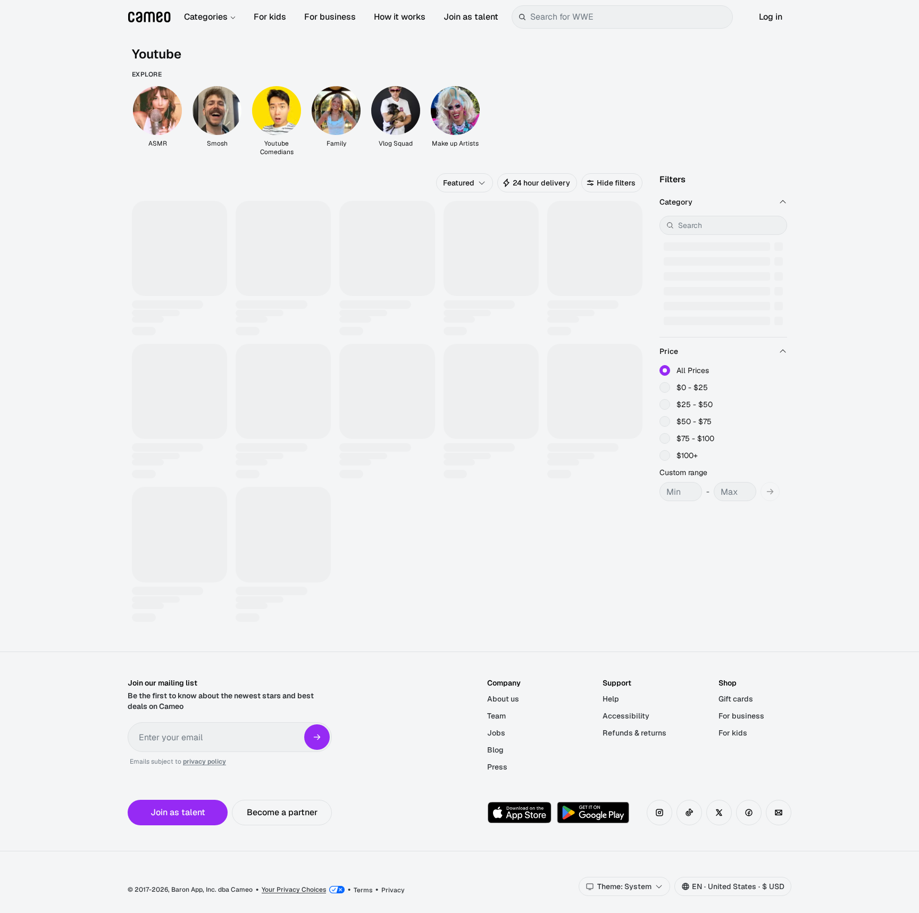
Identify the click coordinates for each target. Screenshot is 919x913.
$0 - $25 (692, 387)
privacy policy (204, 761)
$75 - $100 (695, 438)
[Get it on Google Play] (593, 812)
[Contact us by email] (778, 812)
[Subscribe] (317, 737)
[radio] (664, 370)
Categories (206, 16)
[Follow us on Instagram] (659, 812)
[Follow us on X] (719, 812)
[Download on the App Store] (519, 812)
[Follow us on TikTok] (689, 812)
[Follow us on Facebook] (749, 812)
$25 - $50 (694, 404)
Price (668, 351)
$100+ (687, 455)
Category (675, 202)
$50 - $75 (694, 421)
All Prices (692, 370)
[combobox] (629, 17)
